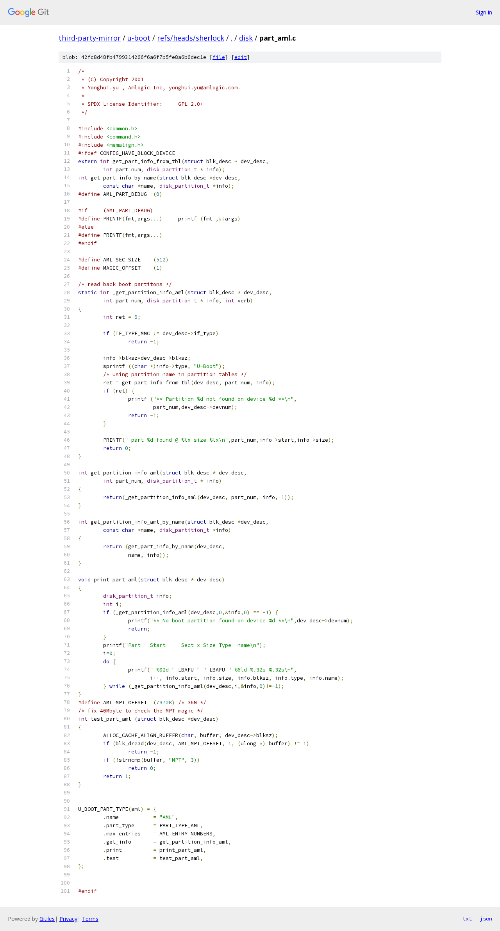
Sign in (484, 12)
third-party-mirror (90, 38)
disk (246, 38)
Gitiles (47, 918)
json (486, 918)
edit (240, 57)
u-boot (138, 38)
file (218, 57)
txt (467, 918)
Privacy (68, 918)
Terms (90, 918)
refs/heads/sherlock (190, 38)
